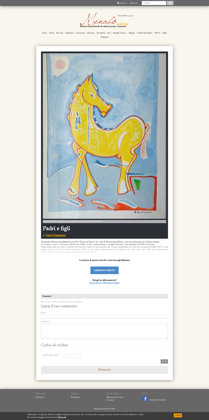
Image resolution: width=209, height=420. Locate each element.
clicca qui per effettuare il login (104, 283)
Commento (45, 322)
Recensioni (101, 33)
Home (44, 33)
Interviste (91, 33)
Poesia (51, 33)
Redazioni (104, 37)
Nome (43, 313)
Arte (109, 33)
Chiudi (178, 415)
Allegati (132, 33)
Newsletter (75, 397)
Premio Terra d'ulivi (144, 33)
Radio (165, 33)
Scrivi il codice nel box (51, 355)
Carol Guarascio (56, 235)
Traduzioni (69, 33)
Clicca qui (62, 417)
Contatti (110, 400)
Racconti (59, 33)
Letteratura (80, 33)
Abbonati (134, 3)
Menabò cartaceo (119, 33)
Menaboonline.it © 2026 (104, 409)
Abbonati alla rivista (114, 397)
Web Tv (157, 33)
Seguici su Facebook (157, 400)
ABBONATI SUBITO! (104, 270)
